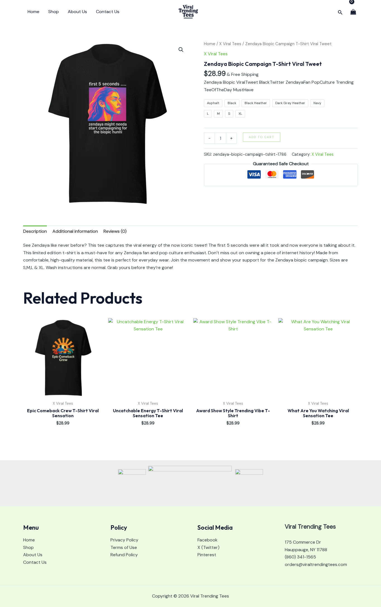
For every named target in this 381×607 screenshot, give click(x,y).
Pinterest (206, 555)
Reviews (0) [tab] (115, 231)
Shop (53, 12)
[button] (340, 12)
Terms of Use (123, 547)
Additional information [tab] (75, 231)
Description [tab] (35, 231)
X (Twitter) (208, 547)
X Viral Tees (230, 44)
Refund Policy (124, 555)
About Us (77, 12)
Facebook (207, 540)
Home (33, 12)
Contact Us (107, 12)
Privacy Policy (124, 540)
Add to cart (261, 137)
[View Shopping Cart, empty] (353, 11)
